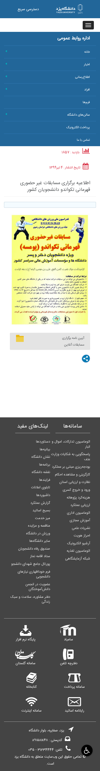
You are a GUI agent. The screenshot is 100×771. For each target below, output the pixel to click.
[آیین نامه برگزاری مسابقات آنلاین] (20, 338)
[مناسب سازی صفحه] (86, 750)
